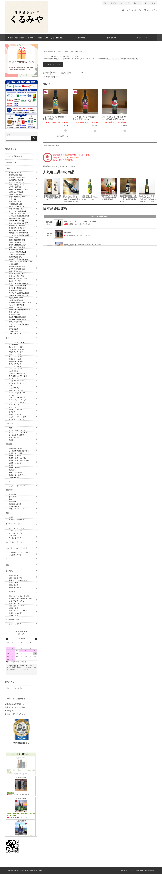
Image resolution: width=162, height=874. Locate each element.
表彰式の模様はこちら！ (22, 743)
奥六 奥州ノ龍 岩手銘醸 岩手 (18, 233)
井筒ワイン (137, 3)
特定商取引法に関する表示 (34, 870)
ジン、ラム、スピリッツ (14, 542)
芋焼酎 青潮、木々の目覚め (19, 460)
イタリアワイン (14, 388)
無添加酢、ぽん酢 (15, 504)
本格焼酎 (9, 444)
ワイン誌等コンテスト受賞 (18, 376)
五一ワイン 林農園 (16, 357)
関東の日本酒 (13, 583)
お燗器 (11, 517)
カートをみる (152, 10)
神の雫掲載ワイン (15, 371)
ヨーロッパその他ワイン (17, 393)
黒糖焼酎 (12, 470)
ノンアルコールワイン (16, 419)
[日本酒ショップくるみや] (26, 32)
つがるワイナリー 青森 (16, 349)
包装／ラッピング (15, 624)
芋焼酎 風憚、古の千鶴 (17, 458)
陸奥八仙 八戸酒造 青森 (17, 177)
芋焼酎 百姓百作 (15, 456)
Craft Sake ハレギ (15, 334)
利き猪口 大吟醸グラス (17, 520)
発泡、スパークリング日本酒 (19, 596)
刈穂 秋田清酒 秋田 (16, 209)
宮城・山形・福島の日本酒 (18, 580)
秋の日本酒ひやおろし (16, 601)
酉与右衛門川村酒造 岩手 (17, 228)
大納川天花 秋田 (15, 201)
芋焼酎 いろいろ (15, 463)
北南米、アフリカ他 (16, 409)
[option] (52, 190)
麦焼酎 (11, 465)
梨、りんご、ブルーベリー (18, 433)
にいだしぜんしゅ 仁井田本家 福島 (20, 262)
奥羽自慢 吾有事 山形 (16, 250)
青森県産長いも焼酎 (16, 448)
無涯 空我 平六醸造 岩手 (17, 226)
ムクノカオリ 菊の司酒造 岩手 (19, 235)
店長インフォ (141, 38)
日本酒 (66, 51)
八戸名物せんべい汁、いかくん (19, 552)
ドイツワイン (13, 412)
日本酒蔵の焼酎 (14, 477)
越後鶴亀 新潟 (13, 264)
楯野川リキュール (15, 437)
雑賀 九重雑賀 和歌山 (16, 298)
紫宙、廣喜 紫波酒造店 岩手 (18, 223)
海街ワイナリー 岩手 (16, 352)
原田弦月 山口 (14, 326)
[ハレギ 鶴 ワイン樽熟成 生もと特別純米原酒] (114, 101)
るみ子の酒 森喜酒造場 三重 (18, 295)
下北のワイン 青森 (16, 347)
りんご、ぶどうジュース (17, 486)
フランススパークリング (17, 397)
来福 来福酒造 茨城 (16, 276)
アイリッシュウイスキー (17, 528)
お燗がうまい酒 (14, 603)
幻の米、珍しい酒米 (16, 613)
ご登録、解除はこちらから (15, 714)
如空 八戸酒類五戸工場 (16, 182)
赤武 (105, 3)
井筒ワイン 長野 (15, 354)
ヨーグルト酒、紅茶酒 (16, 435)
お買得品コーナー (12, 162)
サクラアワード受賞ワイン (18, 373)
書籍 (7, 565)
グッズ (8, 559)
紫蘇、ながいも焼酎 (16, 472)
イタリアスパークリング (17, 402)
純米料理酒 (12, 501)
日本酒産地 (9, 571)
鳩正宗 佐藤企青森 (15, 187)
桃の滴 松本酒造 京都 (16, 300)
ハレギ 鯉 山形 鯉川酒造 (17, 254)
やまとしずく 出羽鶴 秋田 (17, 211)
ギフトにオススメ (15, 173)
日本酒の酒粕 (13, 329)
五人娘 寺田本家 (15, 281)
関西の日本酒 (13, 585)
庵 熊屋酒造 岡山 (14, 314)
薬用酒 (11, 440)
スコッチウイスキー (16, 531)
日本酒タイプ (10, 592)
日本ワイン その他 (16, 369)
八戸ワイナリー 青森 (16, 342)
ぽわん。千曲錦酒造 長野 (17, 286)
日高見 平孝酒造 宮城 (17, 242)
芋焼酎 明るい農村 (16, 453)
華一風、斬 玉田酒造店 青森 (18, 189)
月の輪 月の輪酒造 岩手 (17, 230)
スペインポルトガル (16, 390)
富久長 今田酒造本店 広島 (17, 317)
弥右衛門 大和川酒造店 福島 (18, 259)
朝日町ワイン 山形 (15, 359)
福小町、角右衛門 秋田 (17, 213)
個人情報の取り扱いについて (16, 870)
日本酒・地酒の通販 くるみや (20, 38)
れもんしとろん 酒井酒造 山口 (19, 324)
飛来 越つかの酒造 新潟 (17, 266)
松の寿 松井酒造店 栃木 (17, 274)
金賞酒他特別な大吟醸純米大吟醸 (20, 598)
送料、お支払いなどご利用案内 (50, 38)
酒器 (7, 513)
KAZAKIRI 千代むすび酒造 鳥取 (19, 310)
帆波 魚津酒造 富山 (15, 290)
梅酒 (10, 428)
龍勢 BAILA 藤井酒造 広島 (17, 319)
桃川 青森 (12, 199)
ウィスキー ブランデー (13, 524)
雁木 (146, 3)
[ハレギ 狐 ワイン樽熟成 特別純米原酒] (55, 101)
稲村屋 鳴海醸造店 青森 (17, 197)
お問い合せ (81, 38)
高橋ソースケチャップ (16, 509)
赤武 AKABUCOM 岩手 (16, 221)
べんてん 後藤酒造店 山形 (17, 252)
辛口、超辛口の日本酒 (16, 606)
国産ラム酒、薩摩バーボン (18, 475)
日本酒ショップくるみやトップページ (60, 166)
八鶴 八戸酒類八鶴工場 (16, 185)
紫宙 (153, 3)
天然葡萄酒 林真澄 (16, 361)
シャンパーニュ (14, 395)
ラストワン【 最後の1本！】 (15, 156)
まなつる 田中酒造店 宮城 (17, 245)
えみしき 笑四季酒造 (16, 305)
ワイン (8, 338)
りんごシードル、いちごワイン (19, 417)
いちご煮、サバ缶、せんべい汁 (16, 548)
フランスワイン (14, 385)
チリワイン (12, 407)
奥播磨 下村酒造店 (16, 307)
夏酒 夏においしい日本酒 (18, 610)
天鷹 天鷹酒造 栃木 (15, 271)
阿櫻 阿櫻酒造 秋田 (15, 204)
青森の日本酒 (13, 575)
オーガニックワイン (16, 378)
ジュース (9, 481)
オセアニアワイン (15, 414)
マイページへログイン (133, 10)
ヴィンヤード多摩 (15, 366)
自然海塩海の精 (14, 506)
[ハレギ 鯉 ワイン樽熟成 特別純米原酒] (85, 101)
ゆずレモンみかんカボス (17, 430)
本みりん (12, 499)
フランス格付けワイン (16, 383)
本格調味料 (9, 490)
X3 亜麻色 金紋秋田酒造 (17, 218)
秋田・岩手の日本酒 (16, 578)
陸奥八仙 (113, 3)
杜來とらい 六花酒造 (16, 192)
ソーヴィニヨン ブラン (16, 381)
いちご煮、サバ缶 (15, 555)
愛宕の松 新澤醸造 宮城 (17, 240)
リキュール (9, 423)
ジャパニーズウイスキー (17, 533)
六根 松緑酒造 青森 (15, 194)
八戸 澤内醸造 (13, 345)
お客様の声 (111, 38)
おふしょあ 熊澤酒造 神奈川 (18, 283)
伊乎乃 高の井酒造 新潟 (17, 269)
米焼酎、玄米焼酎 (15, 468)
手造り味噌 (12, 497)
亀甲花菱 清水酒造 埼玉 (18, 278)
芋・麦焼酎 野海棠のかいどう (19, 451)
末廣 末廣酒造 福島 (15, 257)
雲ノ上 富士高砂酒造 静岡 (17, 288)
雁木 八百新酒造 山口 (16, 322)
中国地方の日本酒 (15, 587)
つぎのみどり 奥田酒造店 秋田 (19, 216)
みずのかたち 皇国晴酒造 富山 (19, 293)
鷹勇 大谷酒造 (14, 312)
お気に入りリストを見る (14, 688)
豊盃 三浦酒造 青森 (15, 175)
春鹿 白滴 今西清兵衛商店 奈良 (20, 302)
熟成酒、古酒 (13, 615)
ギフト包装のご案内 (12, 619)
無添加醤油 (12, 494)
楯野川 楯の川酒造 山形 (17, 247)
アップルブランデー (16, 538)
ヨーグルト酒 (125, 3)
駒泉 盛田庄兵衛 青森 (16, 180)
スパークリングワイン (16, 405)
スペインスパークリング (17, 400)
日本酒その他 (13, 331)
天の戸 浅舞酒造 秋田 (17, 206)
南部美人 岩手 (13, 238)
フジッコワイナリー (16, 364)
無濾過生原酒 (13, 608)
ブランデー (12, 535)
